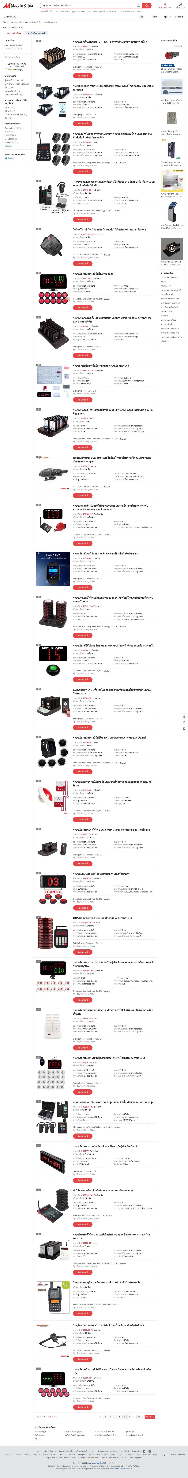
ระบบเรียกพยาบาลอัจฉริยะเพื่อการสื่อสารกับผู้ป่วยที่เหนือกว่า (105, 1146)
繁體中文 (37, 1454)
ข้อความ (53, 1451)
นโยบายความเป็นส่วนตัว (85, 1451)
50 (55, 1416)
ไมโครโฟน (40, 1435)
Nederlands (130, 1454)
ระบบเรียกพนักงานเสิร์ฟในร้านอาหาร (93, 273)
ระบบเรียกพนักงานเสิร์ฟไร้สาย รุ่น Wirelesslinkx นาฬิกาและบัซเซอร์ (109, 737)
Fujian (10, 131)
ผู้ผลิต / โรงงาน (14, 80)
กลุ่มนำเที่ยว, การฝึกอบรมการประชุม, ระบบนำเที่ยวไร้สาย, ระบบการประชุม (113, 1102)
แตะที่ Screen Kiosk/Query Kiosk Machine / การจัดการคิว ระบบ (172, 228)
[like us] (144, 1451)
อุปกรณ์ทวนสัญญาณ (74, 1431)
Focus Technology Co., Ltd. (96, 1463)
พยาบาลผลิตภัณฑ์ (168, 320)
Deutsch (72, 1454)
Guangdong (13, 128)
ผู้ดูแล (74, 11)
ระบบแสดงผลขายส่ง (170, 328)
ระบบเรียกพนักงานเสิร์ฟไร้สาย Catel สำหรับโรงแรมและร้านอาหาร (109, 1057)
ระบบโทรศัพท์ (112, 11)
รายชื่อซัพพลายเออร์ (36, 33)
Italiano (91, 1454)
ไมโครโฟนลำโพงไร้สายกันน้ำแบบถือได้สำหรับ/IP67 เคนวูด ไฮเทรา (109, 229)
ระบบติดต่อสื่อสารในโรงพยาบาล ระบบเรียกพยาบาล (101, 365)
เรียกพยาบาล (166, 311)
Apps (166, 16)
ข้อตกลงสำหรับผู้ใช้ (66, 1451)
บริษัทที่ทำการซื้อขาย (17, 84)
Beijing (10, 135)
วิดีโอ (38, 41)
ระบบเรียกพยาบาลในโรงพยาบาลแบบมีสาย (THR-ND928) (171, 196)
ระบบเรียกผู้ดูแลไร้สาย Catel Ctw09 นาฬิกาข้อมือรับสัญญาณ (105, 553)
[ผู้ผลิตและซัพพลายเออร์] (18, 6)
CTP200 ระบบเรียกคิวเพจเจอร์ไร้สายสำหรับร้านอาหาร (102, 918)
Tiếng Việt (164, 1454)
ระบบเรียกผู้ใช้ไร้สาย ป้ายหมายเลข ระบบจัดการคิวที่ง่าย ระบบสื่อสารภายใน (113, 645)
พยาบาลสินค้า (167, 324)
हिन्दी (138, 1454)
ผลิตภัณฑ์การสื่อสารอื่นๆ (105, 1435)
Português (82, 1454)
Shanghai (11, 142)
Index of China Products (110, 1458)
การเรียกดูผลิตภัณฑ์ (169, 307)
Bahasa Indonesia (178, 1454)
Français (54, 1454)
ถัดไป (148, 1416)
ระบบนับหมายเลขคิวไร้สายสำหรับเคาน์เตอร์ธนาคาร (101, 873)
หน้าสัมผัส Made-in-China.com (107, 1451)
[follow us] (150, 1451)
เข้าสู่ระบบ (180, 7)
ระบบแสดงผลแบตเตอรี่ (96, 11)
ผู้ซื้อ (141, 16)
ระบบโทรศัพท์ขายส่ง (126, 11)
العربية (120, 1454)
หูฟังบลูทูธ (130, 1431)
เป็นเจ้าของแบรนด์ (16, 114)
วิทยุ (37, 1438)
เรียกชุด (164, 315)
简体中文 (27, 1454)
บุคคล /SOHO (12, 91)
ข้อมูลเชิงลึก (136, 1451)
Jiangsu (11, 138)
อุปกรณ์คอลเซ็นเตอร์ (134, 1435)
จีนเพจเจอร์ (82, 11)
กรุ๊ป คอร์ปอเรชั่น (13, 94)
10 (44, 1416)
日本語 (45, 1454)
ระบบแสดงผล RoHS (62, 11)
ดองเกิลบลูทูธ (40, 1431)
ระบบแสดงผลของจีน (170, 332)
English (18, 1454)
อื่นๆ (9, 87)
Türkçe (155, 1454)
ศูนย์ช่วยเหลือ (42, 1451)
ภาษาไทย (146, 1454)
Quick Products (70, 1458)
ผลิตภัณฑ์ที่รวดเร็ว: (46, 11)
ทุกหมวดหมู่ (11, 16)
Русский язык (102, 1454)
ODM (10, 111)
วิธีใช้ (155, 16)
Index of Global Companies (132, 1458)
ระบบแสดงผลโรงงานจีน (171, 337)
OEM (10, 107)
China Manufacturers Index (88, 1458)
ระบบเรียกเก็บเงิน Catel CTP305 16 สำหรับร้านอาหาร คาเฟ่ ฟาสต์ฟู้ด (110, 41)
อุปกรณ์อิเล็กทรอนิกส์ (14, 45)
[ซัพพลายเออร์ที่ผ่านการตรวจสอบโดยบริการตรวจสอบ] (17, 65)
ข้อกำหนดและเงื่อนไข (119, 1468)
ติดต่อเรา (11, 158)
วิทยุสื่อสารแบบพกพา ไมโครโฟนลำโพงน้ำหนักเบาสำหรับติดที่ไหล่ (108, 1325)
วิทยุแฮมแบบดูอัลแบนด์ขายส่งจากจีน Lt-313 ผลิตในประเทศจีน (107, 1282)
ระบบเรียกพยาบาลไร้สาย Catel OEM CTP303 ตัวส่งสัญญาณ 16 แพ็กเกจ (111, 829)
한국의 (113, 1454)
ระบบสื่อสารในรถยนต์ (104, 1431)
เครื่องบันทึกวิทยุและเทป (75, 1435)
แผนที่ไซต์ (125, 1451)
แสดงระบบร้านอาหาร (170, 303)
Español (63, 1454)
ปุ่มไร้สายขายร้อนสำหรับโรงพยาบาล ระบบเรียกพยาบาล (103, 1190)
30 (49, 1417)
